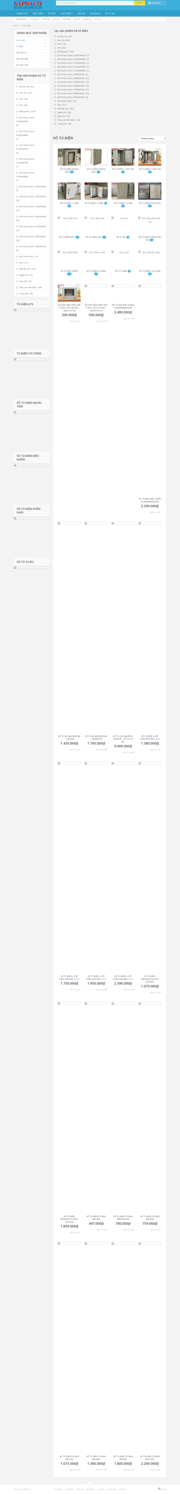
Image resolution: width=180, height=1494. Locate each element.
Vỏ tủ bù (110, 13)
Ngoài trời (61, 112)
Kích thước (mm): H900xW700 (70, 97)
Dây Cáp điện (22, 58)
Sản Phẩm (66, 13)
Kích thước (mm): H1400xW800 (71, 70)
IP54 (59, 47)
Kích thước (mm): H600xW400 (70, 85)
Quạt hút (61, 116)
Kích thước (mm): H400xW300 (70, 78)
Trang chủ (22, 13)
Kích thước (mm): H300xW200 (70, 74)
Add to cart (75, 321)
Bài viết (52, 13)
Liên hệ (81, 13)
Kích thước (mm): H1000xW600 (71, 55)
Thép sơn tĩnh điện (65, 120)
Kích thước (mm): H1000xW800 (71, 59)
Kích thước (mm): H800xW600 (70, 93)
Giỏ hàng (157, 3)
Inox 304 (61, 40)
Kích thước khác (64, 101)
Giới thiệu (38, 13)
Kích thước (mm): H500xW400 (70, 82)
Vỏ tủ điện (20, 40)
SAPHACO (27, 1489)
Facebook (95, 13)
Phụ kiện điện (22, 65)
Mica (59, 104)
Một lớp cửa (62, 108)
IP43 (59, 44)
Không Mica (62, 51)
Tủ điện (19, 46)
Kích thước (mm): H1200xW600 (71, 63)
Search (139, 3)
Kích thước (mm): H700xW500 (70, 89)
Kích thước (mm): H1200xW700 (71, 66)
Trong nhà (62, 123)
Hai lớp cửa (62, 36)
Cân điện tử (21, 52)
